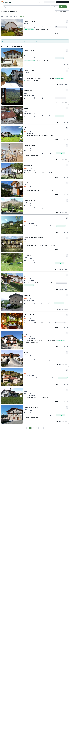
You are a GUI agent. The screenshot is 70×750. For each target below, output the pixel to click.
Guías (29, 2)
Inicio (17, 2)
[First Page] (26, 428)
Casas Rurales (23, 2)
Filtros (55, 6)
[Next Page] (42, 428)
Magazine (40, 2)
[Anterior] (3, 27)
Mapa (64, 6)
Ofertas (34, 2)
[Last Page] (44, 428)
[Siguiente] (21, 27)
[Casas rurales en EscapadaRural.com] (6, 2)
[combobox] (27, 6)
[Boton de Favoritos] (67, 21)
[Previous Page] (28, 428)
